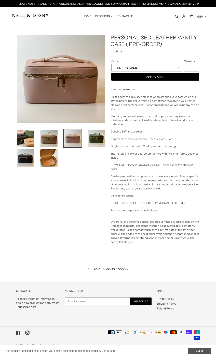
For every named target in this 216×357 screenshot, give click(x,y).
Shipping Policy (166, 303)
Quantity (189, 61)
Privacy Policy (165, 298)
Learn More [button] (109, 350)
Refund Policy (165, 308)
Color (114, 61)
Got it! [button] (199, 351)
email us (172, 238)
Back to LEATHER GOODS (110, 268)
